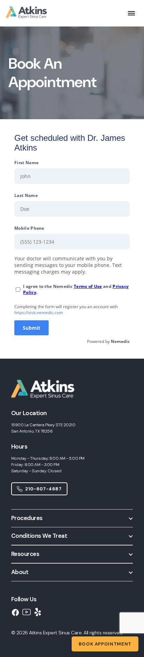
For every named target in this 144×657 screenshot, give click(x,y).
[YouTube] (26, 612)
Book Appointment (105, 644)
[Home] (47, 404)
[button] (72, 518)
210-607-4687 (43, 489)
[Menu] (131, 13)
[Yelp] (38, 612)
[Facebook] (15, 612)
